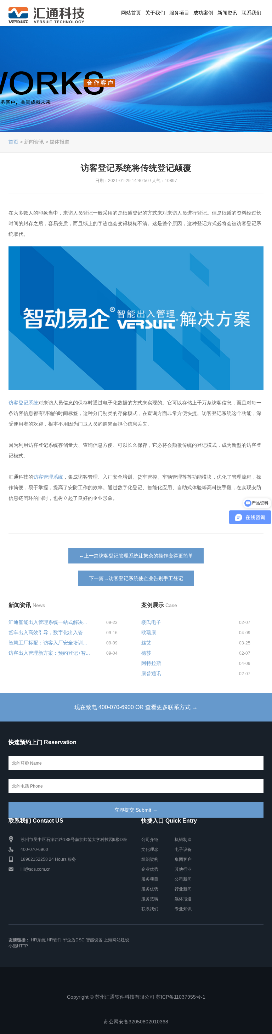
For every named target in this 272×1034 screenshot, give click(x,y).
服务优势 (149, 889)
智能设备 (94, 939)
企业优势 (149, 869)
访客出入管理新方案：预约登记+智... (49, 653)
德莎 (146, 653)
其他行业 (183, 869)
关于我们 (155, 13)
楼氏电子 (151, 622)
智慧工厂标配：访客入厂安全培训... (47, 642)
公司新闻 (183, 879)
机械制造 (183, 839)
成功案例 (203, 13)
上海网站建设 (116, 939)
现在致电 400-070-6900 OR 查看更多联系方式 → (136, 707)
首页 (13, 142)
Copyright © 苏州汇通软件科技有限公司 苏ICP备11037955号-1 (136, 997)
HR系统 (38, 939)
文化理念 (149, 849)
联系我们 (251, 13)
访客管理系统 (48, 477)
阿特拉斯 (151, 663)
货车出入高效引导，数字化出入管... (47, 632)
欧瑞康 (148, 632)
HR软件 (54, 939)
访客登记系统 (23, 402)
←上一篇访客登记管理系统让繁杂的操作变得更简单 (136, 556)
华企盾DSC (74, 939)
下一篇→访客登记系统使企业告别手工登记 (136, 578)
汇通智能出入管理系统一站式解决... (47, 622)
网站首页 (131, 13)
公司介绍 (149, 839)
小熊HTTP (18, 946)
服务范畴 (149, 898)
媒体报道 (183, 898)
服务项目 (179, 13)
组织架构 (149, 859)
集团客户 (183, 859)
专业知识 (183, 908)
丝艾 (146, 642)
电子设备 (183, 849)
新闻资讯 (227, 13)
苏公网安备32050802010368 (136, 1021)
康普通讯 (151, 673)
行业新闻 (183, 889)
